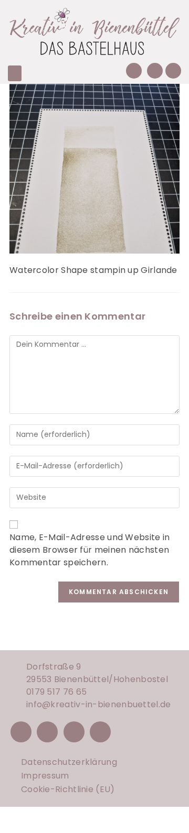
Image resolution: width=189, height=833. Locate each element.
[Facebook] (21, 731)
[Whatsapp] (173, 71)
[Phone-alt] (134, 71)
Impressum (45, 776)
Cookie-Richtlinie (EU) (68, 789)
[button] (15, 73)
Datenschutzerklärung (69, 762)
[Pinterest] (74, 731)
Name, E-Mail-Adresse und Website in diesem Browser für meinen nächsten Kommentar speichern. (89, 549)
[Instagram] (47, 731)
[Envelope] (155, 71)
